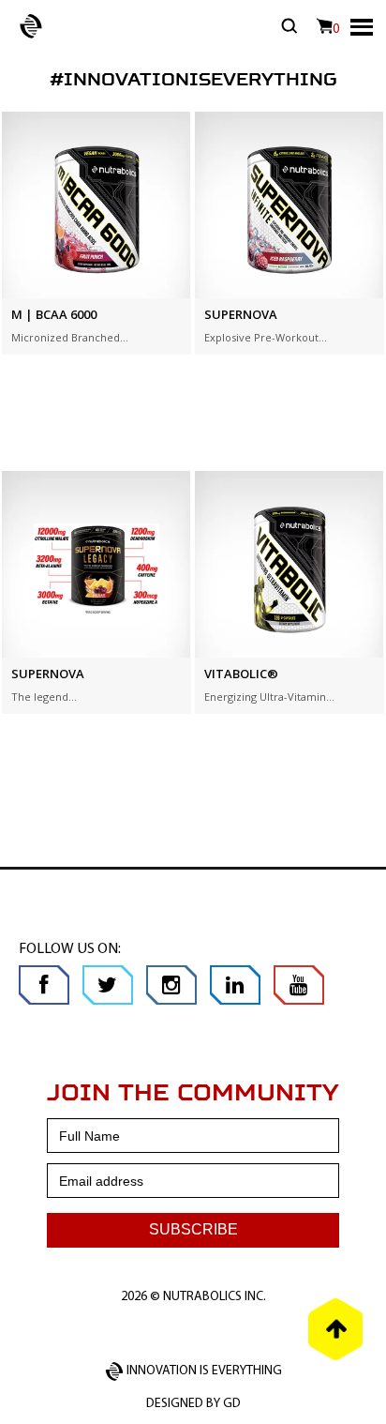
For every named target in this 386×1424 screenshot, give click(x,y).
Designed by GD (193, 1404)
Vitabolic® (241, 673)
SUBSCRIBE (193, 1229)
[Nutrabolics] (21, 23)
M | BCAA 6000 (53, 314)
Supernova (240, 314)
